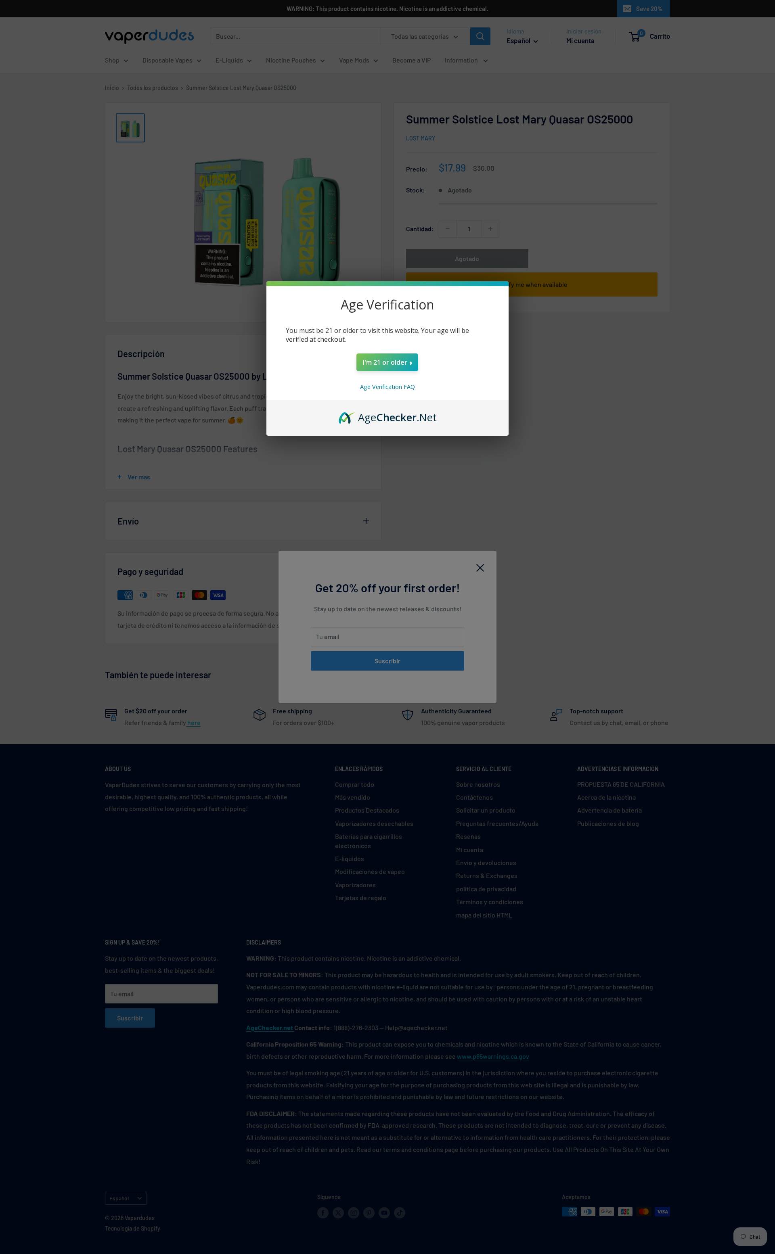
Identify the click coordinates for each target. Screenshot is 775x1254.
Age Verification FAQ (387, 387)
